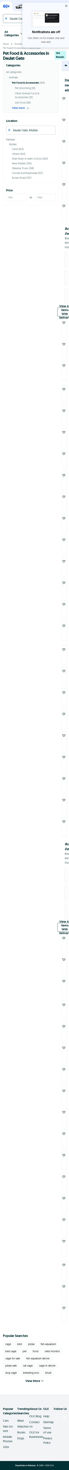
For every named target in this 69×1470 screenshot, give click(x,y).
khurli (48, 1372)
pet (24, 1351)
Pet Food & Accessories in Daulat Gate (21, 48)
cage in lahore (47, 1365)
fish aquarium (48, 1344)
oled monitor (52, 1351)
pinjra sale (11, 1365)
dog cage (11, 1372)
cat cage (28, 1365)
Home (6, 43)
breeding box (31, 1372)
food (35, 1351)
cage (8, 1344)
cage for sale (12, 1358)
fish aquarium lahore (37, 1358)
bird (19, 1344)
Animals (18, 43)
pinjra (31, 1344)
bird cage (10, 1351)
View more (18, 108)
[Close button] (66, 6)
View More (32, 1381)
